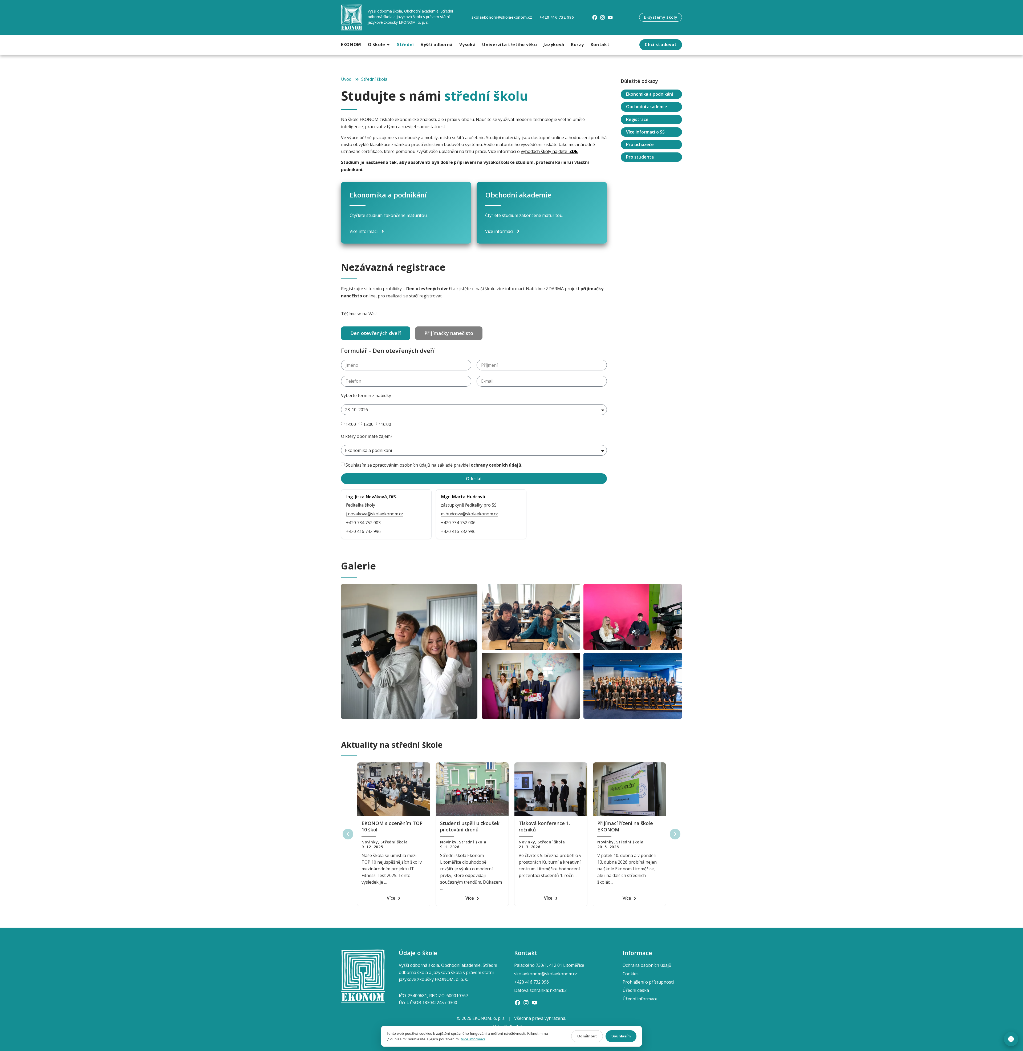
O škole (376, 44)
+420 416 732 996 (363, 531)
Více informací (473, 1039)
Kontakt (600, 44)
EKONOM (351, 44)
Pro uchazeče (640, 144)
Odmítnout (587, 1036)
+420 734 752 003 (363, 523)
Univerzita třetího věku (509, 44)
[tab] (375, 333)
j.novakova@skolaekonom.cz (374, 514)
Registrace (637, 119)
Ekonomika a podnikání (649, 94)
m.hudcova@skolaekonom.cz (469, 514)
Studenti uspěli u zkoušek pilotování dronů (470, 826)
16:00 (386, 424)
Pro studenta (640, 157)
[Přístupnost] (1011, 1039)
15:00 (368, 424)
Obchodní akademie (646, 107)
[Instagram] (602, 17)
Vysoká (467, 44)
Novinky (370, 841)
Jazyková (553, 44)
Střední (405, 44)
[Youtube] (610, 17)
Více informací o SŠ (645, 132)
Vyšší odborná (437, 44)
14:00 (351, 424)
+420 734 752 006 (458, 523)
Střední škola (394, 841)
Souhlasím (621, 1036)
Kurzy (577, 44)
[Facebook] (594, 17)
